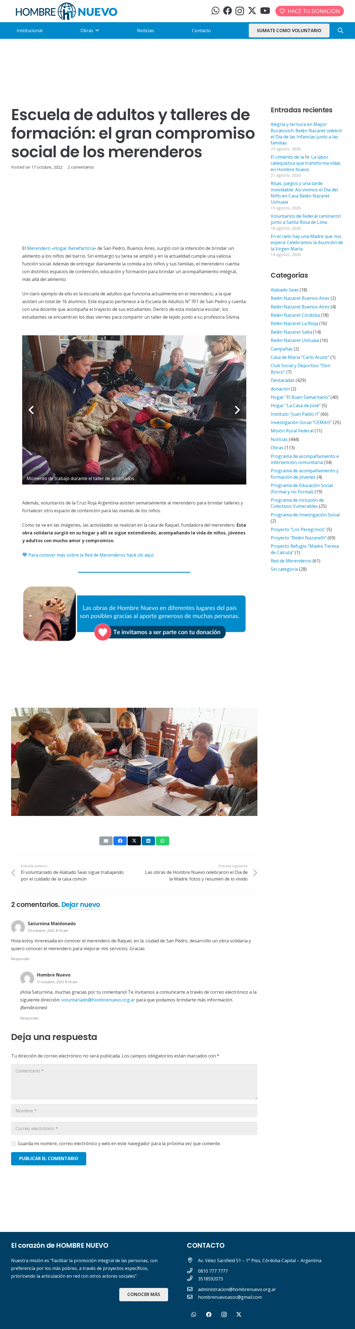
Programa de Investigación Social (305, 515)
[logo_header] (66, 11)
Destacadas (283, 380)
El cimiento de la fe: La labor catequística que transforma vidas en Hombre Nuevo (306, 163)
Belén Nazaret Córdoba (295, 315)
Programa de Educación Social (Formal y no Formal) (302, 488)
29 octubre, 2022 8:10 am (48, 930)
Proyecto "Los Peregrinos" (298, 529)
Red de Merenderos (291, 561)
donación (280, 389)
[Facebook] (227, 10)
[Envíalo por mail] (106, 840)
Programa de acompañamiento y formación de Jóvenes (305, 474)
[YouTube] (265, 10)
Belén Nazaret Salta (291, 332)
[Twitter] (252, 10)
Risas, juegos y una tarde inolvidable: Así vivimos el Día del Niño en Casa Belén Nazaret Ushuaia (304, 192)
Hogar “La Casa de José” (296, 405)
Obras (277, 448)
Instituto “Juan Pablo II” (295, 414)
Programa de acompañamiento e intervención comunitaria (305, 459)
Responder (20, 958)
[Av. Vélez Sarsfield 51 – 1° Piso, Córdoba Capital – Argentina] (192, 1260)
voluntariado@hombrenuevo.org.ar (98, 1000)
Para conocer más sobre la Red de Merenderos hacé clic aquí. (90, 555)
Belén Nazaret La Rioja (294, 323)
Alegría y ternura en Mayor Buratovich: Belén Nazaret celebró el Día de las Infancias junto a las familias (306, 133)
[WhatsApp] (215, 10)
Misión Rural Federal (292, 431)
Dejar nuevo (80, 904)
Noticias (279, 439)
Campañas (282, 349)
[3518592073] (192, 1279)
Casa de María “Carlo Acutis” (300, 357)
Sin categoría (284, 569)
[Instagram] (239, 11)
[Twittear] (134, 840)
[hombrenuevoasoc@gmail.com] (192, 1297)
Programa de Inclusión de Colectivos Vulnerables (297, 503)
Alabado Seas (284, 290)
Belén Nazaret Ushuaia (295, 340)
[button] (340, 30)
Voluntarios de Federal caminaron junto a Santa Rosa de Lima (306, 219)
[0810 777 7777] (192, 1271)
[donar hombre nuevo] (134, 613)
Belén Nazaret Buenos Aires (300, 298)
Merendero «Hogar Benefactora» (61, 248)
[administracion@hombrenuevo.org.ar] (192, 1289)
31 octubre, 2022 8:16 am (57, 981)
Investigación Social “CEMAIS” (301, 422)
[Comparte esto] (120, 840)
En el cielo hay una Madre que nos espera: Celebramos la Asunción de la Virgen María (307, 242)
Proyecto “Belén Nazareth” (298, 538)
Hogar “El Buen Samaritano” (300, 397)
